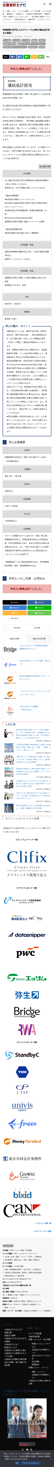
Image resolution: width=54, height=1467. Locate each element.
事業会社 (34, 40)
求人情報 (6, 1288)
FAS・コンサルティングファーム (25, 1253)
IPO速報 (29, 1250)
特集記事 (6, 1298)
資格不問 (42, 47)
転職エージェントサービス (41, 1345)
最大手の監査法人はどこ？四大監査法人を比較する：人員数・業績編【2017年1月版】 (33, 807)
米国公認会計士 (32, 47)
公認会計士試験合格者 (9, 43)
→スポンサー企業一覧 (42, 1223)
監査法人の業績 (19, 1301)
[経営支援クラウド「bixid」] (27, 1193)
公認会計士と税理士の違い (15, 1350)
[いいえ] (50, 1458)
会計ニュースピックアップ (12, 1282)
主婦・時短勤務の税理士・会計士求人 (18, 1269)
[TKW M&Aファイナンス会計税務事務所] (27, 1072)
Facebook (27, 1450)
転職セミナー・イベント (11, 1304)
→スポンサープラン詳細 (42, 1231)
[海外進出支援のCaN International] (27, 1210)
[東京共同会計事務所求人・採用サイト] (27, 1158)
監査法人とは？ (10, 1347)
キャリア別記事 (35, 1333)
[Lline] (27, 57)
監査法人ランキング (34, 1301)
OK (17, 1463)
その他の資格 (18, 1266)
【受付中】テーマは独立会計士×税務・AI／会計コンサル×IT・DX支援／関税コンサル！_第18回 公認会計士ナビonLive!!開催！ (33, 759)
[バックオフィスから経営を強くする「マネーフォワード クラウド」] (27, 1141)
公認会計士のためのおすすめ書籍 (15, 1339)
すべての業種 (7, 40)
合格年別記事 (34, 1336)
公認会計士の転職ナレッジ (32, 1311)
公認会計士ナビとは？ (13, 1329)
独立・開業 (28, 1260)
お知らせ (14, 1298)
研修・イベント (10, 1308)
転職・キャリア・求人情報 (12, 1311)
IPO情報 (5, 1250)
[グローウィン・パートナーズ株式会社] (27, 1176)
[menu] (50, 4)
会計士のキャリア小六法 (41, 1357)
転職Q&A (47, 1311)
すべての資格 (26, 40)
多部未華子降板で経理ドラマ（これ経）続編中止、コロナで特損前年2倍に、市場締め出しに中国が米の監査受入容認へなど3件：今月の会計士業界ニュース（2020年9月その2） (33, 734)
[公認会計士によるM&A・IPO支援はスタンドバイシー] (27, 1054)
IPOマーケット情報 (17, 1250)
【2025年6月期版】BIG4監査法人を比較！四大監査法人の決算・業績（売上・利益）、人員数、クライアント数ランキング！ (33, 747)
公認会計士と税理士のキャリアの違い (15, 1354)
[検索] (44, 4)
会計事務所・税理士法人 (13, 1260)
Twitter (23, 1450)
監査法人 (37, 1260)
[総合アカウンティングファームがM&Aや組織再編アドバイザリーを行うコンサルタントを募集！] (39, 628)
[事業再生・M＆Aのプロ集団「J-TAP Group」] (27, 1089)
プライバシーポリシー (38, 1459)
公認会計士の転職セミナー (31, 1304)
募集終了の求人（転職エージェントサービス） (31, 43)
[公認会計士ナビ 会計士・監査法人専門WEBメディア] (14, 4)
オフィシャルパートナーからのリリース (17, 1279)
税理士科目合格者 (35, 1273)
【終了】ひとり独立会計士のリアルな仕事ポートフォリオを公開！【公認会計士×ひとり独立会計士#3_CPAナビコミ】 (33, 795)
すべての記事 (16, 40)
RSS (31, 1450)
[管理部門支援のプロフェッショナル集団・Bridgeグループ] (27, 1012)
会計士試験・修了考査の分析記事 (15, 1363)
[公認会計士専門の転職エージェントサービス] (27, 1437)
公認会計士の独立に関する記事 (40, 1382)
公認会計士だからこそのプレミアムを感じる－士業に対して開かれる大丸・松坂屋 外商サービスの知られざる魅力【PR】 (33, 783)
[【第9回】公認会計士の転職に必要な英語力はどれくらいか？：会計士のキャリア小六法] (15, 628)
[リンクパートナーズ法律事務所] (27, 900)
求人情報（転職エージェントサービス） (15, 47)
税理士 (24, 1273)
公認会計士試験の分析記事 (15, 1359)
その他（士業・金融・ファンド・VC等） (19, 1257)
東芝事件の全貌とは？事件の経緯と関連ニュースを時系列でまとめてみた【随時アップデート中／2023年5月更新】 (33, 771)
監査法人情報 (7, 1301)
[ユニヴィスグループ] (27, 1106)
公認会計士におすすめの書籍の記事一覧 (17, 1285)
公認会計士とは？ (11, 1344)
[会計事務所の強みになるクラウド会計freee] (27, 1124)
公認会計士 (42, 40)
